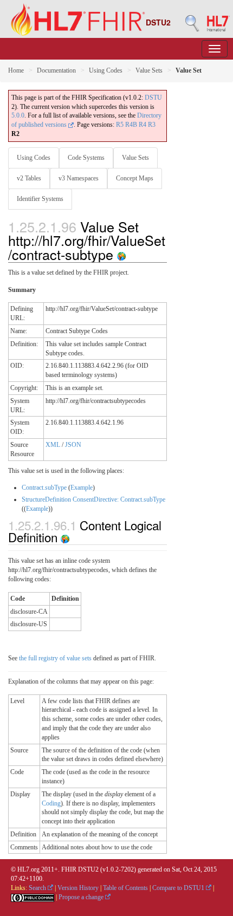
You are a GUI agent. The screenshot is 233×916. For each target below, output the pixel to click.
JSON (73, 445)
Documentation (56, 70)
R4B (131, 124)
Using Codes (105, 70)
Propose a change (82, 897)
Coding (51, 803)
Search (38, 888)
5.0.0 (17, 115)
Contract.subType (44, 487)
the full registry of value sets (55, 658)
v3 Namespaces (79, 178)
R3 (152, 124)
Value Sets (149, 70)
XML (53, 445)
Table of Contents (125, 888)
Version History (78, 888)
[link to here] (121, 254)
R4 (142, 124)
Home (16, 70)
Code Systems (86, 157)
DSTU (153, 97)
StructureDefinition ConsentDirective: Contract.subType (93, 499)
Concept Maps (134, 178)
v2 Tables (29, 178)
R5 (120, 124)
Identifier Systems (40, 199)
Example (81, 487)
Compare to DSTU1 (179, 888)
